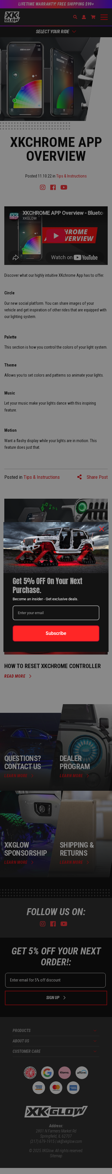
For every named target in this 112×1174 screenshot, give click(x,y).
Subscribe (56, 633)
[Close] (102, 529)
